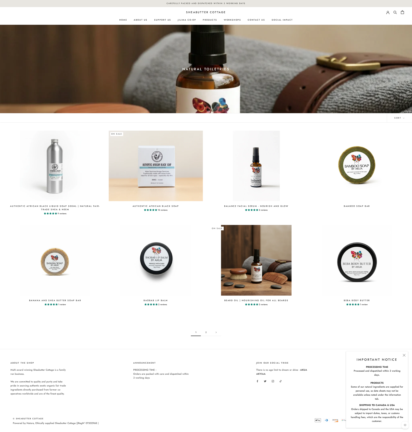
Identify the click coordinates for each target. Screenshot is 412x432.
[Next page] (216, 332)
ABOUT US (140, 19)
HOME (123, 19)
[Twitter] (265, 381)
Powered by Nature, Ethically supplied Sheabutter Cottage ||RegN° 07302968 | (56, 423)
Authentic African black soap (156, 206)
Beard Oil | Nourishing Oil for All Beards (256, 300)
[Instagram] (273, 381)
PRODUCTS (210, 19)
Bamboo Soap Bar (357, 206)
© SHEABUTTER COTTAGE (28, 418)
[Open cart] (402, 12)
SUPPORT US (162, 19)
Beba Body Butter (357, 300)
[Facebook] (257, 381)
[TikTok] (280, 381)
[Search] (395, 12)
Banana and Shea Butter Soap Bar (55, 300)
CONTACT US (256, 19)
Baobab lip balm (156, 300)
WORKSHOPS (232, 19)
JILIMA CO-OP (187, 19)
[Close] (404, 355)
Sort (398, 117)
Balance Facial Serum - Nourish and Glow (256, 206)
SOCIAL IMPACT (282, 19)
